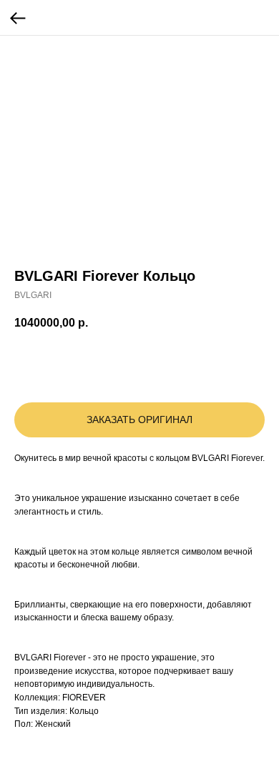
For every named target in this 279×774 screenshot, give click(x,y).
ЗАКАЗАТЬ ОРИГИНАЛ (139, 419)
